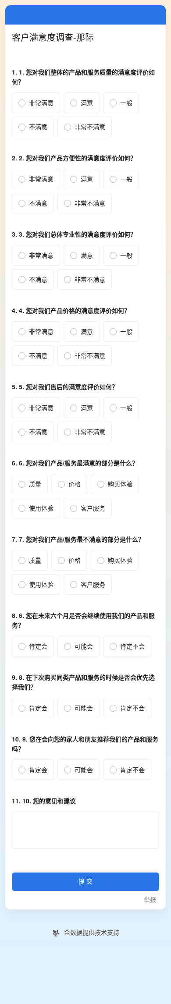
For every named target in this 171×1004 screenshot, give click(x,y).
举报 (150, 900)
